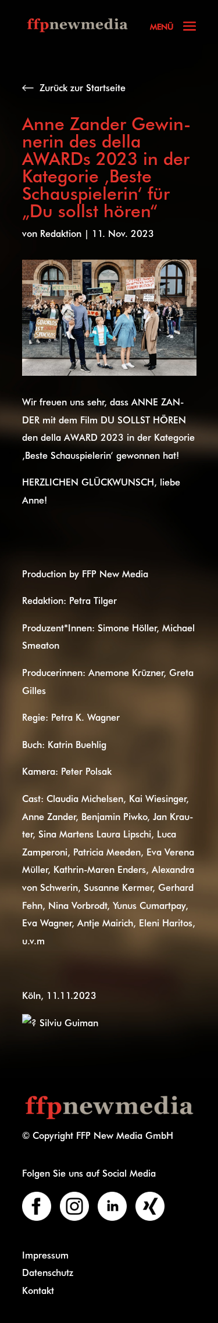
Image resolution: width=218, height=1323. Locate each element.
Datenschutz (47, 1272)
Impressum (45, 1255)
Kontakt (38, 1290)
